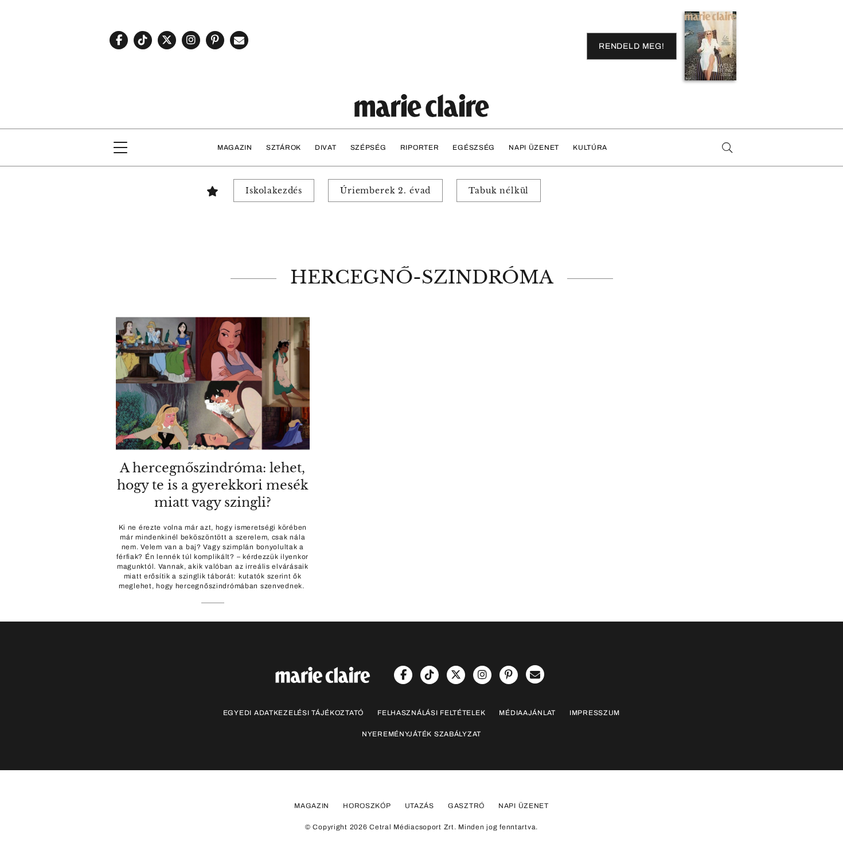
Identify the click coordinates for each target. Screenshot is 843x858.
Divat (326, 147)
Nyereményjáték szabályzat (421, 734)
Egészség (473, 147)
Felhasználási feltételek (431, 713)
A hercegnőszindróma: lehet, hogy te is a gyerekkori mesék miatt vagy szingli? (213, 485)
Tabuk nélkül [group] (499, 190)
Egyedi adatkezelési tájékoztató (293, 713)
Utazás (419, 806)
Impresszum (594, 713)
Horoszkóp (367, 806)
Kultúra (590, 147)
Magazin (234, 147)
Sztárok (283, 147)
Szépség (368, 147)
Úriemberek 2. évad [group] (385, 190)
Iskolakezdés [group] (273, 190)
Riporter (419, 147)
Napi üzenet (534, 147)
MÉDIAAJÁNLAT (527, 713)
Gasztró (466, 806)
